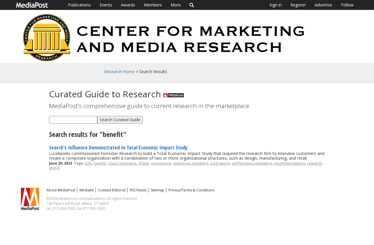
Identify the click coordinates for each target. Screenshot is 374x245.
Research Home (119, 71)
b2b (88, 163)
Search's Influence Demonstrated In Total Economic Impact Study (118, 147)
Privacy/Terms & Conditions (191, 190)
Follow (347, 5)
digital (143, 163)
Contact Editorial (112, 190)
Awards (128, 5)
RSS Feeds (138, 190)
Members (153, 5)
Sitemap (157, 190)
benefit (100, 163)
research (314, 163)
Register (298, 5)
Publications (79, 5)
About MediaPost (60, 190)
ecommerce (161, 163)
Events (106, 5)
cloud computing (122, 163)
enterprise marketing (190, 163)
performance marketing (252, 163)
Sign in (275, 5)
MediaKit (86, 190)
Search (191, 5)
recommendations (289, 163)
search (54, 167)
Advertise (323, 5)
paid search (220, 163)
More (176, 5)
